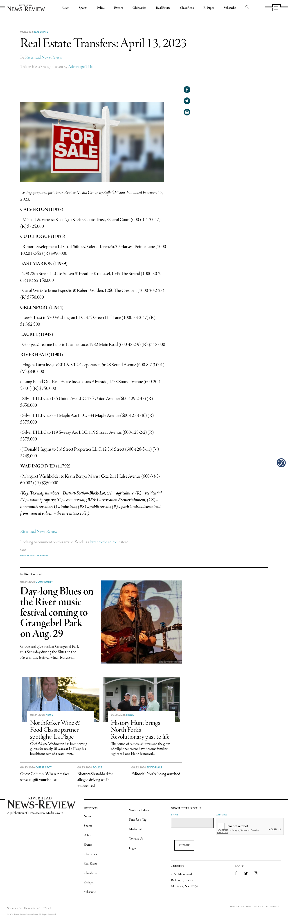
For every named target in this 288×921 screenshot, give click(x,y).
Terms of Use (236, 906)
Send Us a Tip (137, 819)
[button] (281, 462)
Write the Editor (139, 810)
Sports (83, 8)
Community (44, 581)
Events (118, 8)
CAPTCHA (221, 814)
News (65, 8)
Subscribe (230, 8)
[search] (247, 7)
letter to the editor (103, 542)
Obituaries (139, 8)
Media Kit (135, 829)
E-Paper (208, 8)
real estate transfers (34, 555)
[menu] (276, 8)
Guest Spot (44, 767)
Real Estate (163, 8)
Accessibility (273, 906)
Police (101, 8)
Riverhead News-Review (43, 57)
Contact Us (136, 838)
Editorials (154, 767)
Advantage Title (80, 67)
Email (174, 814)
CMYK (47, 908)
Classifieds (187, 8)
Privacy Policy (254, 906)
